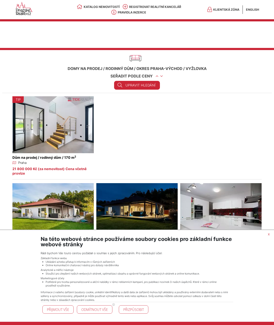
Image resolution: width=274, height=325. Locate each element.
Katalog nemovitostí (102, 7)
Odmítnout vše (94, 309)
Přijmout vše (58, 309)
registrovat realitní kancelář (155, 7)
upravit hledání (140, 85)
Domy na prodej (85, 68)
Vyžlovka (196, 68)
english (252, 9)
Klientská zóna (226, 9)
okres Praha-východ (159, 68)
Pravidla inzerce (132, 12)
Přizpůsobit (133, 309)
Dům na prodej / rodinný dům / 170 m (44, 157)
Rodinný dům (119, 68)
